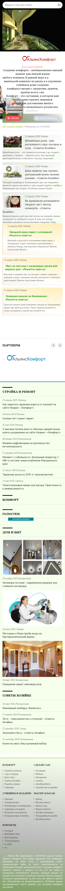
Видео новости (43, 809)
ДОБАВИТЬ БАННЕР (21, 519)
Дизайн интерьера (45, 812)
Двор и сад (41, 805)
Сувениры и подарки (14, 809)
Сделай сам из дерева (47, 787)
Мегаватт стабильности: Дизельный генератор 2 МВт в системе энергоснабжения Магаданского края (30, 460)
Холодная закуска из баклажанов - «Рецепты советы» (26, 297)
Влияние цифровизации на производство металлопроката (26, 444)
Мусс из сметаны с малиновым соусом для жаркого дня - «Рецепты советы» (31, 267)
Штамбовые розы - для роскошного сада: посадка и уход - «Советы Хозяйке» (43, 144)
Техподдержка (12, 840)
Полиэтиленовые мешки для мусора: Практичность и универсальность (32, 486)
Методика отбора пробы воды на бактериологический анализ (22, 635)
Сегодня (8, 830)
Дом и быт (9, 777)
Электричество (11, 802)
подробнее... (32, 110)
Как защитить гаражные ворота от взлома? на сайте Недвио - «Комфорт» (29, 406)
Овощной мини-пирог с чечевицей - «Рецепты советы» (31, 233)
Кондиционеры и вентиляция (18, 815)
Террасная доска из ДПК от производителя (27, 474)
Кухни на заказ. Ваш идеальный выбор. (24, 743)
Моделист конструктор (15, 812)
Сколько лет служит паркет (18, 418)
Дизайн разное (43, 819)
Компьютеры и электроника (17, 805)
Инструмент (41, 777)
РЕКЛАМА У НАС (12, 834)
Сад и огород (11, 774)
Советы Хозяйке (12, 780)
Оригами (8, 799)
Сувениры (9, 787)
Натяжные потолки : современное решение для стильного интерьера (29, 584)
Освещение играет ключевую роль (22, 684)
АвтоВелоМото (43, 784)
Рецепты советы (12, 784)
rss (5, 847)
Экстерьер (41, 770)
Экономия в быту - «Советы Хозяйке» (23, 732)
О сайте (8, 844)
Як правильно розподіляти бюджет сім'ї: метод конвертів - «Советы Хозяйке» (31, 206)
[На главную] (37, 59)
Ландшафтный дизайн (46, 815)
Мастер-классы (43, 802)
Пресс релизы (11, 837)
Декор (39, 799)
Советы (39, 780)
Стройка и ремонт (13, 770)
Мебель (39, 774)
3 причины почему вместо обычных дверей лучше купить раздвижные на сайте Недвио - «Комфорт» (31, 430)
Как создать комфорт (12, 126)
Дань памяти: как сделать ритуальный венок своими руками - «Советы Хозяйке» (42, 174)
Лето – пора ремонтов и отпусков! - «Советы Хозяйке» (28, 720)
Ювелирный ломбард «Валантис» (21, 708)
